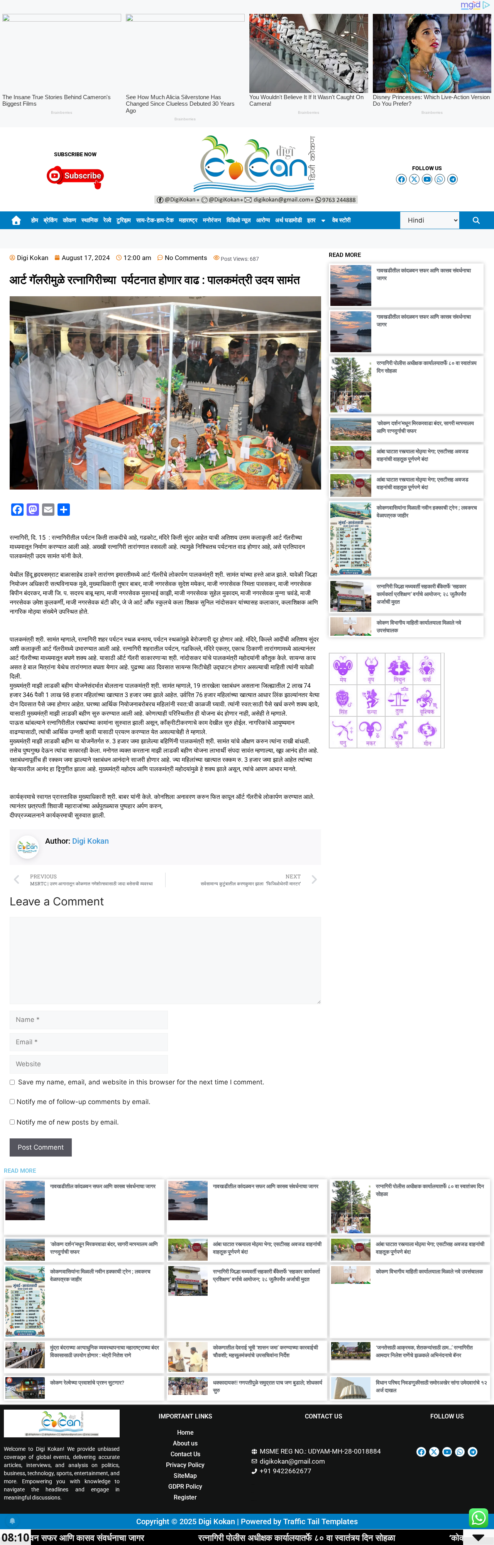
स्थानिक (89, 220)
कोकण (69, 220)
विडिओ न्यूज (239, 220)
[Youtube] (427, 179)
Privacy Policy (185, 1465)
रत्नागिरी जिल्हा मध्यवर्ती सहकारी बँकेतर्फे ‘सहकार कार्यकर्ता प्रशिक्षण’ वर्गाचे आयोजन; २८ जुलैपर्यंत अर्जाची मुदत (421, 594)
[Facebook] (401, 179)
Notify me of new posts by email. (68, 1122)
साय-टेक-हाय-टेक (155, 220)
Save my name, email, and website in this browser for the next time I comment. (141, 1082)
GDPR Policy (185, 1486)
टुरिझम (124, 220)
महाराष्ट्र (188, 220)
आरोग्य (263, 220)
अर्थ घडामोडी (288, 220)
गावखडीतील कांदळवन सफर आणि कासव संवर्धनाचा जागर (103, 1186)
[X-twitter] (414, 179)
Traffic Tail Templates (320, 1521)
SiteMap (185, 1475)
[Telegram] (452, 179)
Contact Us (185, 1454)
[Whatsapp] (440, 179)
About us (185, 1443)
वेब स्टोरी (341, 220)
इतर (311, 220)
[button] (476, 220)
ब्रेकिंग (51, 220)
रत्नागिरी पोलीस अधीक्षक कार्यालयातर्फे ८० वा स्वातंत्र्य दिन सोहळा (209, 1537)
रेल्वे (107, 220)
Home (185, 1432)
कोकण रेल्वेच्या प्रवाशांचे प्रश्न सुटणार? (87, 1383)
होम (34, 220)
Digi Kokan (90, 841)
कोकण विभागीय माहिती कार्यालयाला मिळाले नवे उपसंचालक (429, 1271)
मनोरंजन (212, 220)
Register (185, 1497)
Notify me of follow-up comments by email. (84, 1102)
